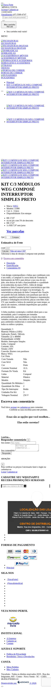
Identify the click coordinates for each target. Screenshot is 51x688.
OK (25, 486)
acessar (14, 407)
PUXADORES (8, 78)
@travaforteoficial (15, 583)
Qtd (2, 237)
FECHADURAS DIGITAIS (13, 48)
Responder (6, 453)
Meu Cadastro (13, 669)
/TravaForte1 (12, 579)
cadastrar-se (25, 407)
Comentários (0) (13, 268)
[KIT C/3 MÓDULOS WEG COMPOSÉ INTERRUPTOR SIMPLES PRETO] (28, 94)
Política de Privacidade (16, 654)
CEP (3, 248)
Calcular (5, 251)
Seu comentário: (8, 450)
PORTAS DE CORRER (11, 73)
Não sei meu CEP (18, 251)
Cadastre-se (11, 641)
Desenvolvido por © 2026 (18, 683)
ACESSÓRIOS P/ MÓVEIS (13, 58)
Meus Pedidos (13, 667)
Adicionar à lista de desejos (12, 254)
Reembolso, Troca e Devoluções (20, 656)
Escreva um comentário (14, 258)
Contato (10, 643)
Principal (10, 567)
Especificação (12, 265)
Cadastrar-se (12, 472)
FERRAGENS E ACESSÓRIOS (15, 63)
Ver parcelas (15, 231)
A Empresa (11, 638)
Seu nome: (5, 443)
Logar (3, 472)
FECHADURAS (8, 43)
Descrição (11, 263)
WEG (15, 206)
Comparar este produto (35, 254)
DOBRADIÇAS (8, 53)
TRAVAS (5, 68)
